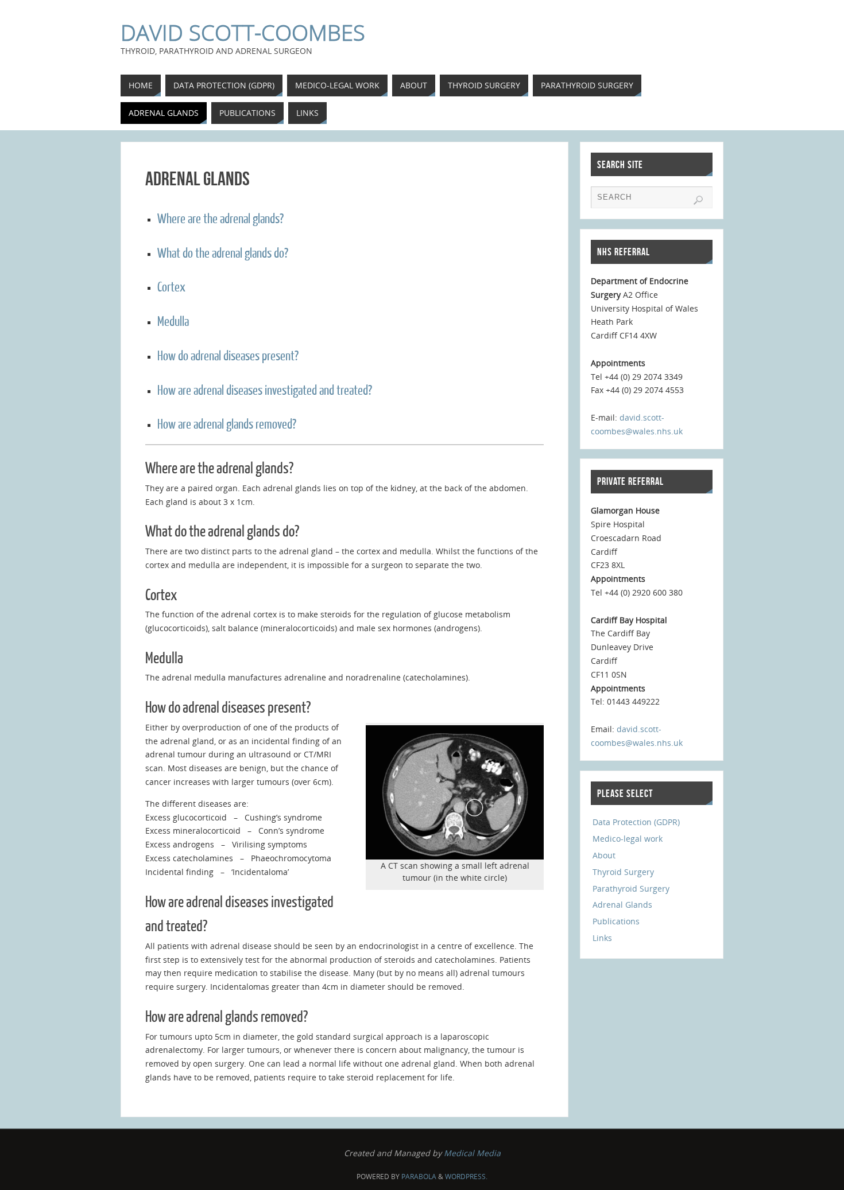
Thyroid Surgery (623, 871)
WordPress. (466, 1176)
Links (602, 937)
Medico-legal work (628, 838)
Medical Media (472, 1153)
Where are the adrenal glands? (220, 219)
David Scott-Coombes (243, 32)
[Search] (698, 200)
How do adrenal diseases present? (228, 356)
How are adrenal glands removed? (226, 424)
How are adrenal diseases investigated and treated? (264, 390)
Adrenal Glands (622, 904)
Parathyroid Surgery (631, 888)
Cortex (171, 287)
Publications (616, 921)
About (604, 855)
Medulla (173, 321)
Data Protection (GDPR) (636, 821)
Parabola (418, 1176)
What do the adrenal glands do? (222, 253)
